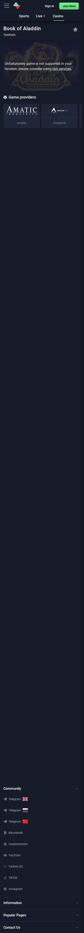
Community (12, 789)
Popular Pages (14, 915)
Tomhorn (9, 35)
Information (12, 903)
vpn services (61, 69)
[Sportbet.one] (16, 5)
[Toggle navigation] (6, 5)
